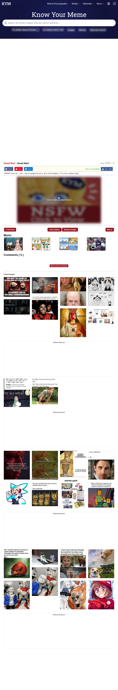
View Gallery (54, 230)
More (99, 3)
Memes (82, 30)
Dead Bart (9, 163)
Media (74, 3)
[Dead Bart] (59, 200)
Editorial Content (97, 30)
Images (71, 30)
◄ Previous (10, 230)
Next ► (110, 230)
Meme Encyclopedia (57, 3)
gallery (41, 173)
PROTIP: (7, 173)
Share (9, 169)
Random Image (70, 230)
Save (19, 169)
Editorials (87, 3)
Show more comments (59, 266)
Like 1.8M (108, 169)
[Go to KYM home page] (6, 4)
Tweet (29, 169)
